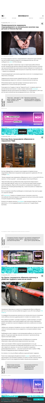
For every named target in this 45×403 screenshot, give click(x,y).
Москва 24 (22, 16)
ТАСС (8, 174)
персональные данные (6, 400)
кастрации (35, 89)
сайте (10, 62)
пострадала (21, 201)
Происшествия (13, 22)
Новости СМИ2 (4, 127)
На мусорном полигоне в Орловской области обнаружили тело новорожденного (31, 367)
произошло (7, 195)
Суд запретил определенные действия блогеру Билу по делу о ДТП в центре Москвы (32, 239)
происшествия (4, 108)
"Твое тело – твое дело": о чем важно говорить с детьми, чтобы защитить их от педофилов (15, 100)
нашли (27, 356)
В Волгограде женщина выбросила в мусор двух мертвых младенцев (13, 366)
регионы (9, 375)
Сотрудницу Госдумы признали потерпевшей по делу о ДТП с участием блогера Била (15, 239)
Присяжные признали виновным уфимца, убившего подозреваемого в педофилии (32, 99)
